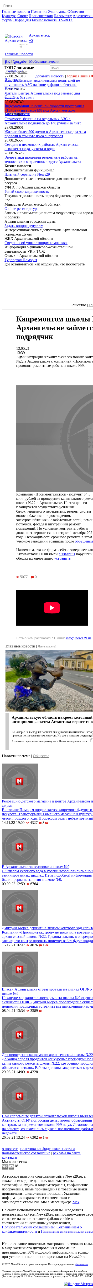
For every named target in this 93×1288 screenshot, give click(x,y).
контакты (9, 1157)
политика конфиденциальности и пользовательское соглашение (38, 1151)
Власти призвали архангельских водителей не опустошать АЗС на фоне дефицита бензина (42, 82)
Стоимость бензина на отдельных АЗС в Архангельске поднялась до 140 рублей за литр (43, 121)
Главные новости (16, 11)
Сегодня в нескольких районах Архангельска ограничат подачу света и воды (41, 146)
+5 (31, 41)
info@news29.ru (78, 638)
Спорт (22, 16)
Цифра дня (22, 20)
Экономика (57, 11)
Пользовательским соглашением (28, 1227)
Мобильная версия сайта (23, 1144)
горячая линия (78, 76)
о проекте (10, 1149)
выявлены (67, 554)
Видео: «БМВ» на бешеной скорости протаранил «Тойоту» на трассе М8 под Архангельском (44, 108)
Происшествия (41, 16)
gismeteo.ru (81, 1264)
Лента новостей (47, 646)
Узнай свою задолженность (27, 191)
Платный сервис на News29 (27, 174)
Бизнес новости (44, 20)
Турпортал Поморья (21, 260)
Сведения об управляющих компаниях (36, 243)
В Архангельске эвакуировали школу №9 (35, 867)
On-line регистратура (21, 209)
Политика (39, 11)
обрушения (84, 541)
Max (75, 1202)
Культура (9, 16)
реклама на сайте (67, 1153)
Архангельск (39, 35)
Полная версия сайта (20, 24)
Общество (75, 11)
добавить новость (50, 76)
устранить (62, 558)
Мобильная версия (44, 61)
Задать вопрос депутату (24, 226)
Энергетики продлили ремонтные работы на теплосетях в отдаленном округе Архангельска (43, 159)
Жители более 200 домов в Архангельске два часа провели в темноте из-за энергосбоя (45, 134)
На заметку (63, 16)
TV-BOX (65, 20)
